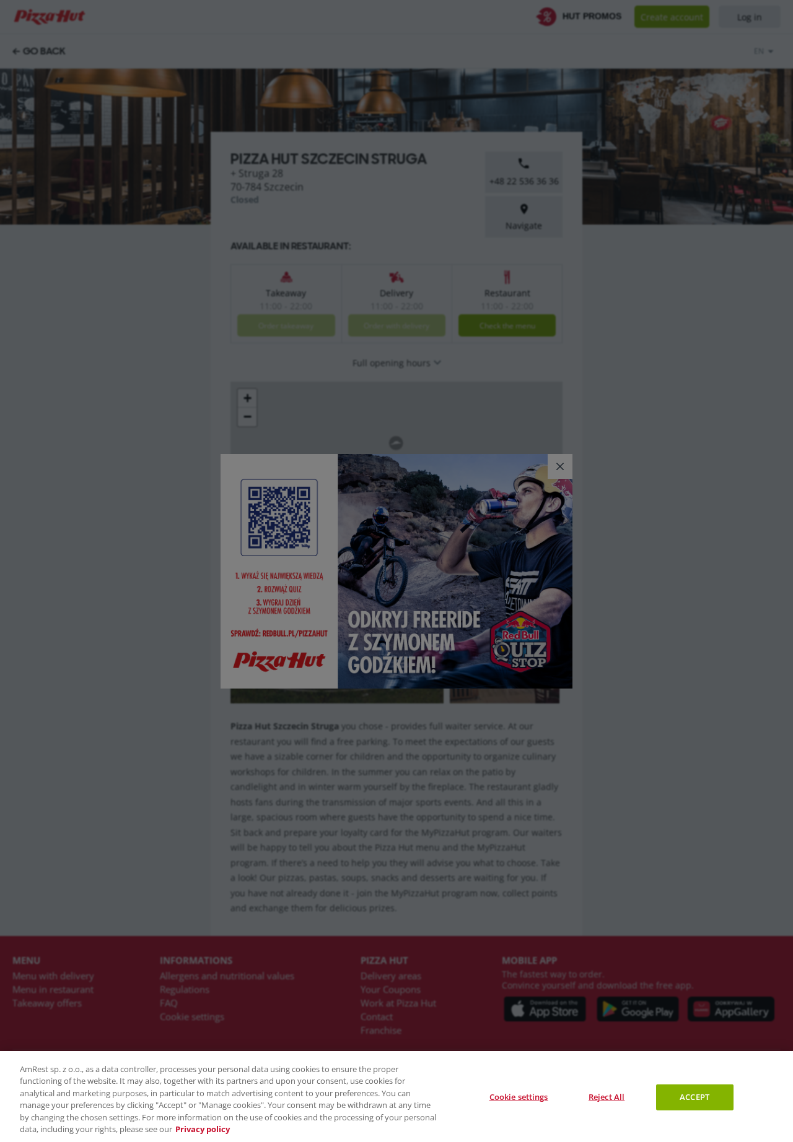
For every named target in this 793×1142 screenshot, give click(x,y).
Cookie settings (518, 1096)
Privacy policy (202, 1129)
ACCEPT (694, 1096)
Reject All (606, 1096)
